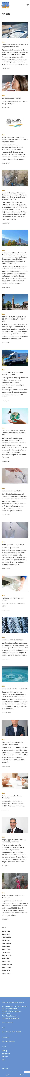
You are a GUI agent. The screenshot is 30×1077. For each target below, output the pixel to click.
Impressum (6, 1054)
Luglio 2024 (6, 940)
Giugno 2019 (6, 967)
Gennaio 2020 (7, 964)
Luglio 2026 (6, 931)
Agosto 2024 (6, 937)
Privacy (4, 1051)
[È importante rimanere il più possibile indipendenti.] (15, 728)
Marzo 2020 (6, 961)
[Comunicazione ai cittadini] (15, 476)
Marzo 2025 (6, 934)
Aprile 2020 (6, 958)
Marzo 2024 (6, 949)
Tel (8, 1074)
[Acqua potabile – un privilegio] (15, 530)
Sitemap (5, 1057)
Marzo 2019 (6, 973)
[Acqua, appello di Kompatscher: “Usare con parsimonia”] (15, 825)
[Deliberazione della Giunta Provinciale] (15, 781)
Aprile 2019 (6, 970)
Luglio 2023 (6, 952)
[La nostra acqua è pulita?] (15, 83)
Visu (3, 1060)
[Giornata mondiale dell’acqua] (15, 625)
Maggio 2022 (6, 955)
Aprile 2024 (6, 946)
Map (23, 1074)
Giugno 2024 (6, 943)
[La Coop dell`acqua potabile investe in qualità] (15, 358)
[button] (28, 5)
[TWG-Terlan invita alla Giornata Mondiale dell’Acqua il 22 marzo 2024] (15, 416)
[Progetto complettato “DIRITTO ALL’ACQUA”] (15, 881)
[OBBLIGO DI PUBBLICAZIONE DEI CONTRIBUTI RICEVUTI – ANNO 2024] (15, 302)
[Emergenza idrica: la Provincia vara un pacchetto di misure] (15, 30)
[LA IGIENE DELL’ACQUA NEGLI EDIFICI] (15, 584)
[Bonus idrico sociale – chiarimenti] (15, 674)
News (3, 42)
